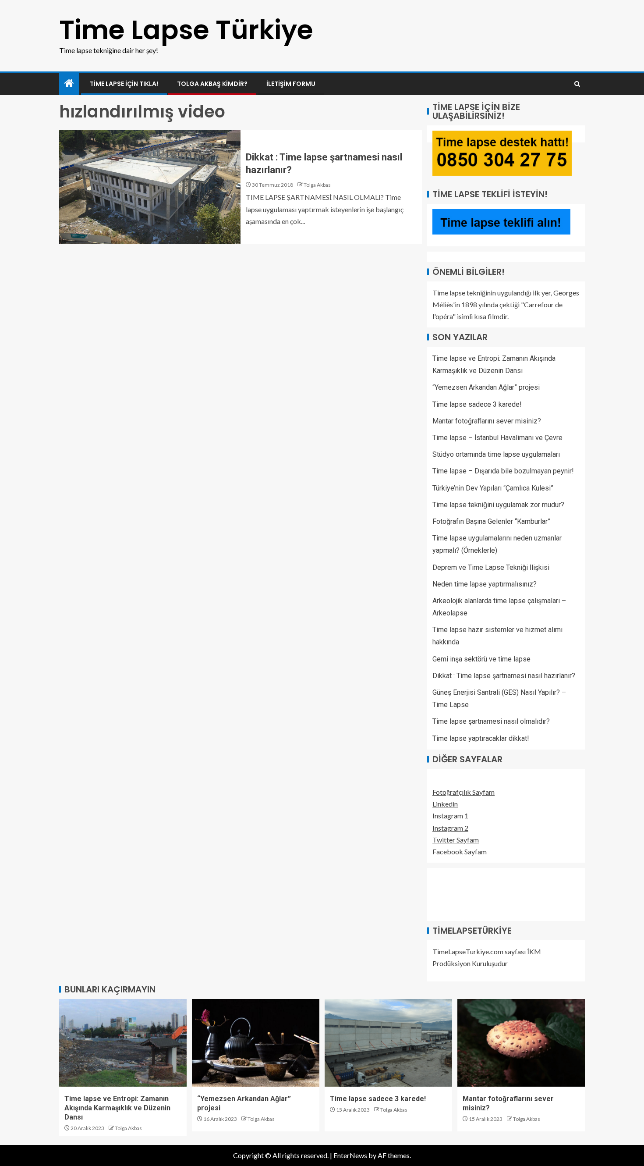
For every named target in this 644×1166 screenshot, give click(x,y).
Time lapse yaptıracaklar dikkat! (480, 738)
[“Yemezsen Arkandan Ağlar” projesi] (255, 1043)
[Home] (69, 83)
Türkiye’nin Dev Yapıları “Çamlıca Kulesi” (492, 488)
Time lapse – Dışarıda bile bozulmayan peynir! (503, 471)
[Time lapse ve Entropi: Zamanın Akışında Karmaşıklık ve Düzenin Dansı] (123, 1043)
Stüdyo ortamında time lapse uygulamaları (496, 454)
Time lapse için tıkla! (124, 83)
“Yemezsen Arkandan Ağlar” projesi (486, 387)
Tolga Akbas (317, 184)
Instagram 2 (450, 828)
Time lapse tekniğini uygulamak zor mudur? (498, 505)
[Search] (577, 83)
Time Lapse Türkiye (186, 29)
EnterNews (350, 1155)
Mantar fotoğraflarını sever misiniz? (486, 421)
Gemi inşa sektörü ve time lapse (481, 659)
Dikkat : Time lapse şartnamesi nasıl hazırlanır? (503, 676)
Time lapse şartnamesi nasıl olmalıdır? (491, 721)
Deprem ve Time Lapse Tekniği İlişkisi (490, 567)
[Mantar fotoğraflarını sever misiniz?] (521, 1043)
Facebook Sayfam (459, 851)
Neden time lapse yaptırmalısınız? (484, 584)
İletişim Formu (290, 83)
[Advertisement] (476, 893)
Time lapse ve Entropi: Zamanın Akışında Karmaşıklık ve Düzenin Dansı (117, 1108)
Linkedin (445, 804)
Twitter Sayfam (455, 839)
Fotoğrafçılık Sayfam (463, 792)
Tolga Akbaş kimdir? (212, 83)
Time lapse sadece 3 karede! (477, 404)
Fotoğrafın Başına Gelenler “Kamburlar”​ (491, 521)
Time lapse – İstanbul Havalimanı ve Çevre (497, 438)
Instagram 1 (450, 815)
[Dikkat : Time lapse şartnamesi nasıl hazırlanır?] (150, 187)
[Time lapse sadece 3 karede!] (388, 1043)
